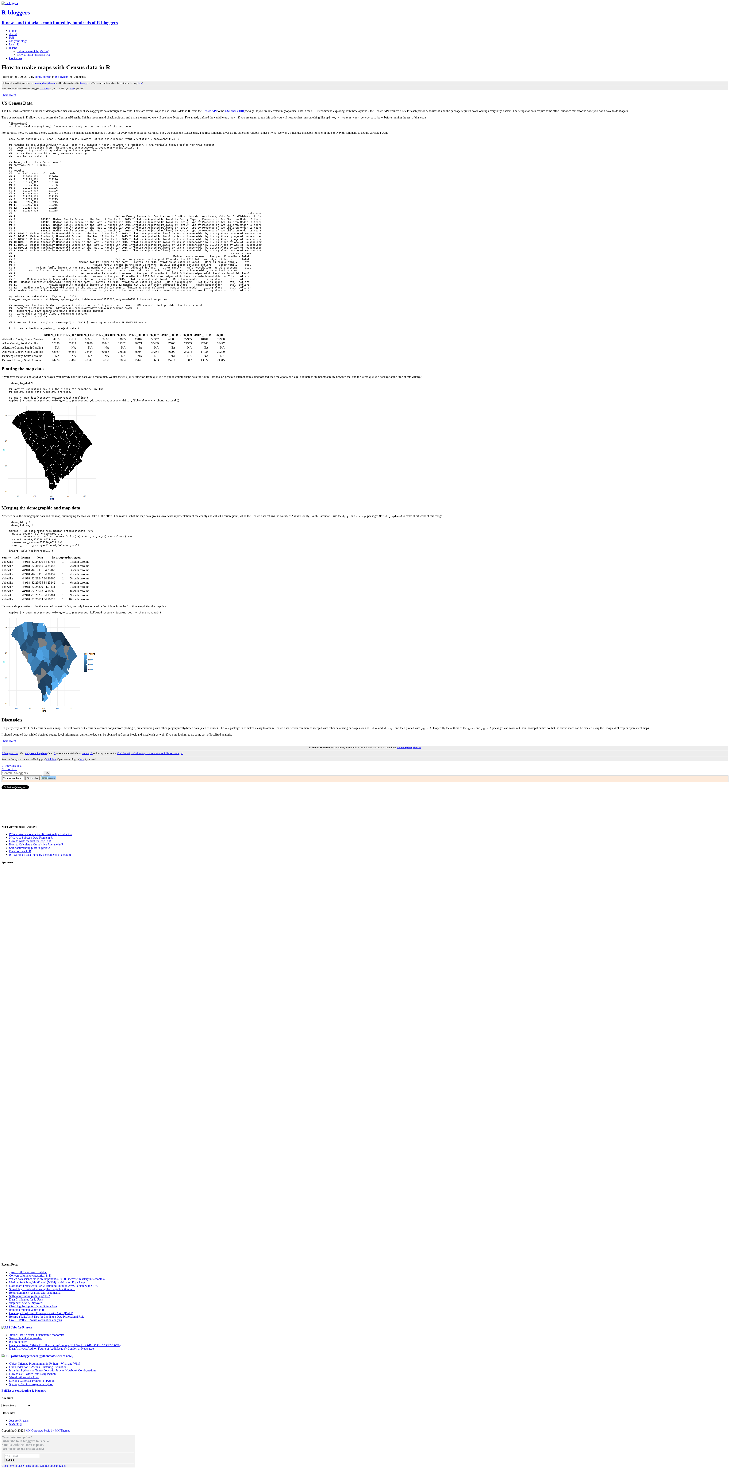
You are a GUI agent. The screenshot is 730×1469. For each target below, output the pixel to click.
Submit (10, 1459)
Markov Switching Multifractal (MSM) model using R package (47, 1282)
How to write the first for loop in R (30, 841)
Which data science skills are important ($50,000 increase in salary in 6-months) (57, 1279)
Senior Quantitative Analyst (25, 1338)
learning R (87, 753)
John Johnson (43, 76)
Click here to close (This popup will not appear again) (34, 1465)
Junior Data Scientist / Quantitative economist (36, 1334)
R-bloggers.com (10, 753)
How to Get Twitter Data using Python (32, 1373)
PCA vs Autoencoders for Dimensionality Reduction (40, 834)
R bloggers (61, 76)
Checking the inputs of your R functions (33, 1306)
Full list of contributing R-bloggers (24, 1390)
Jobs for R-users (21, 1327)
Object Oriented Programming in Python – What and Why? (44, 1363)
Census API (209, 111)
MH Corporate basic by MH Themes (48, 1430)
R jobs (13, 47)
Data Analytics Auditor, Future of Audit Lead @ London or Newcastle (51, 1348)
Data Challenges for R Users (26, 1299)
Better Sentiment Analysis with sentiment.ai (35, 1292)
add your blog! (18, 41)
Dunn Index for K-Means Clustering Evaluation (38, 1367)
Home (13, 30)
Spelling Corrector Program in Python (32, 1380)
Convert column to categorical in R (30, 1275)
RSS (12, 37)
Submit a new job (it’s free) (33, 51)
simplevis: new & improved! (26, 1303)
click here (44, 88)
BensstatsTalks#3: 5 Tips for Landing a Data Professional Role (46, 1316)
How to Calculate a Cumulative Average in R (36, 844)
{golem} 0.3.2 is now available (28, 1272)
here (140, 83)
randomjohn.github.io (44, 83)
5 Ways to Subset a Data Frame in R (31, 837)
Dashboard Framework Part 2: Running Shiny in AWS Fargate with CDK (53, 1285)
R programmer (18, 1341)
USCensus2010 (234, 111)
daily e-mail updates (36, 753)
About (13, 34)
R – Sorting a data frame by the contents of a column (40, 854)
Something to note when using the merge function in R (42, 1289)
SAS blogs (15, 1424)
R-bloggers (84, 83)
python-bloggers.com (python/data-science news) (42, 1356)
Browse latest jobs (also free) (34, 54)
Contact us (15, 58)
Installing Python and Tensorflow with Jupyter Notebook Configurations (52, 1370)
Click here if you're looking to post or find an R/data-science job (150, 753)
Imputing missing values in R (26, 1309)
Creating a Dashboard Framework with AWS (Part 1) (41, 1313)
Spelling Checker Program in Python (31, 1384)
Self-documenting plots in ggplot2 (29, 847)
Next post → (9, 769)
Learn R (14, 44)
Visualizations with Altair (24, 1377)
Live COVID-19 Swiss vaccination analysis (35, 1320)
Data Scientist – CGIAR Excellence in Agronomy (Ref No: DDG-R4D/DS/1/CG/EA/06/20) (65, 1345)
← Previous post (11, 765)
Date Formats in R (20, 851)
